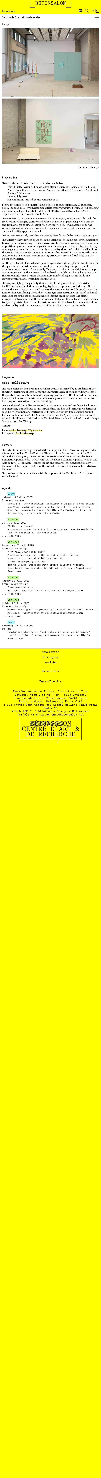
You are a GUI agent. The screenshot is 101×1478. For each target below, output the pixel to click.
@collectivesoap (25, 433)
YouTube (51, 662)
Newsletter (50, 652)
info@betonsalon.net (67, 714)
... (48, 528)
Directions (50, 671)
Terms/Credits (50, 681)
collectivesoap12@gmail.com (26, 430)
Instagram (50, 657)
